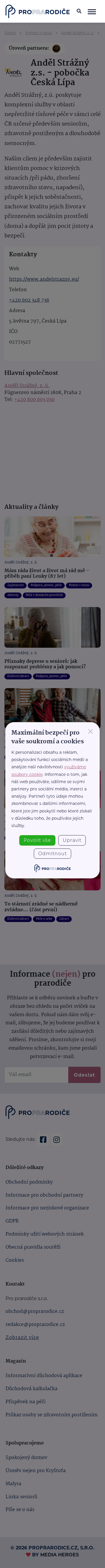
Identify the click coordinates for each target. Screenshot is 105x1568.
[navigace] (91, 11)
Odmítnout (52, 853)
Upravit (72, 840)
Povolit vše (37, 840)
